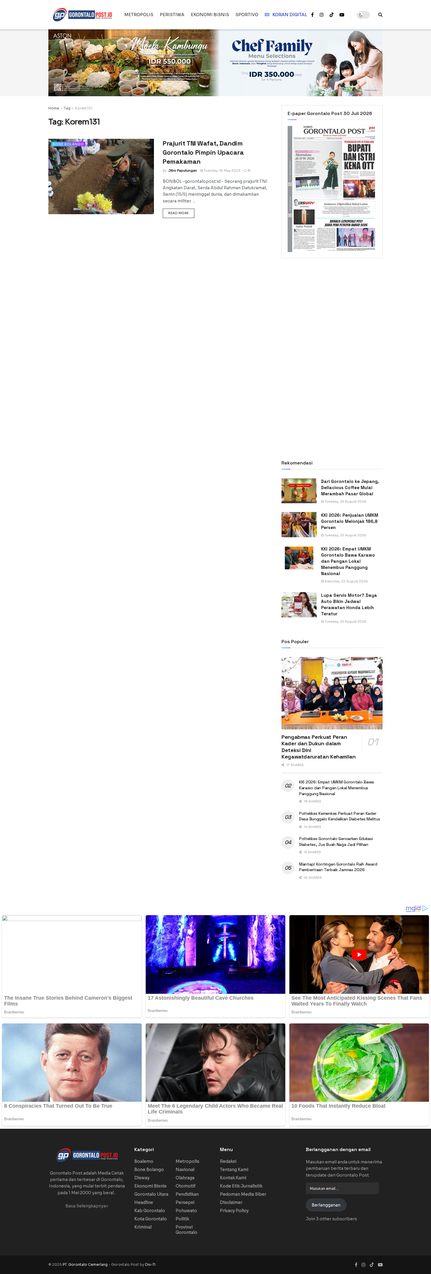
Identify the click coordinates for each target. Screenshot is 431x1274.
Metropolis (187, 1161)
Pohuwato (186, 1210)
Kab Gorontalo (149, 1210)
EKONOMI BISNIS (210, 14)
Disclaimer (231, 1202)
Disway (142, 1177)
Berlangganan (326, 1205)
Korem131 (83, 108)
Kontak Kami (233, 1177)
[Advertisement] (332, 311)
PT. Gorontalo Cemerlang (85, 1264)
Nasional (185, 1169)
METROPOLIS (138, 14)
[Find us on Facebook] (312, 15)
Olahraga (185, 1177)
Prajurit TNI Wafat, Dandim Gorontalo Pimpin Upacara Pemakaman (203, 152)
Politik (182, 1218)
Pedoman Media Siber (243, 1194)
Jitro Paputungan (182, 170)
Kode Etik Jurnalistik (241, 1186)
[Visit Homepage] (82, 14)
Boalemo (143, 1161)
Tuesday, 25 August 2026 (345, 501)
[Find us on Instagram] (322, 15)
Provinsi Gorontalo (186, 1229)
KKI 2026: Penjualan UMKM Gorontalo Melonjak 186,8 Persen (349, 521)
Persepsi (185, 1202)
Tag (67, 108)
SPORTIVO (246, 14)
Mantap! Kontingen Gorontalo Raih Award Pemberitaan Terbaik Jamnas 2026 (338, 867)
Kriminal (143, 1227)
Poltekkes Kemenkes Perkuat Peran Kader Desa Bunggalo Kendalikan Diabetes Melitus (339, 816)
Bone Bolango (68, 144)
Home (53, 108)
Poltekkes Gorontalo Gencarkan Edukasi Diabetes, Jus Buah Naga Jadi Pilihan (336, 841)
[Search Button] (380, 14)
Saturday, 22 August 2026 (346, 581)
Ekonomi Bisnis (150, 1186)
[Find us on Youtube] (342, 15)
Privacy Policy (234, 1210)
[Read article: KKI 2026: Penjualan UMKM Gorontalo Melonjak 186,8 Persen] (299, 524)
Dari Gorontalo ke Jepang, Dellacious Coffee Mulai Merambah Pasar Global (350, 487)
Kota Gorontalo (150, 1218)
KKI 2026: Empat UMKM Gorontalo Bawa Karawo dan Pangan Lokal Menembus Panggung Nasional (348, 561)
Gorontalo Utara (151, 1194)
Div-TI (150, 1264)
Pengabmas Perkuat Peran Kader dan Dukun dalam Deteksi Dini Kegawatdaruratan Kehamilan (318, 747)
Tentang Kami (234, 1169)
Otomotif (186, 1186)
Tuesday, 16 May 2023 (221, 170)
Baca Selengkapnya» (86, 1206)
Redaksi (228, 1161)
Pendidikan (187, 1194)
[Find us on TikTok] (332, 15)
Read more (181, 213)
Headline (143, 1202)
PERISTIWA (172, 14)
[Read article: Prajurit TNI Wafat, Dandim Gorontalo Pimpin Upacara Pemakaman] (101, 176)
